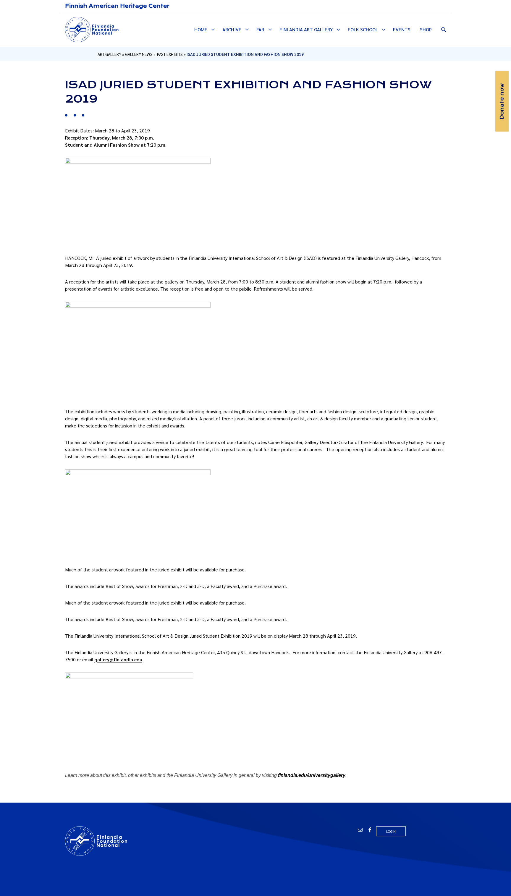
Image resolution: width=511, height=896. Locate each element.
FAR (260, 29)
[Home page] (92, 29)
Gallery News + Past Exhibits (154, 54)
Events (401, 29)
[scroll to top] (497, 882)
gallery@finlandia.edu (118, 659)
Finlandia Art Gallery (306, 29)
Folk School (363, 29)
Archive (231, 29)
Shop (426, 29)
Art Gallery (109, 54)
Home (200, 29)
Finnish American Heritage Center (117, 6)
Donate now (502, 101)
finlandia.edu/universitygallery (311, 775)
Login (391, 831)
